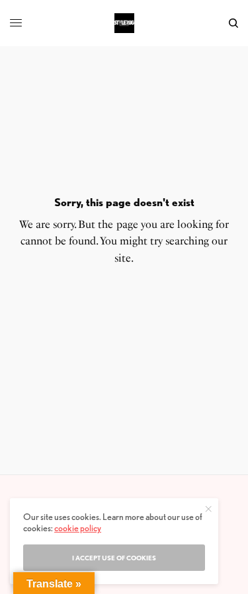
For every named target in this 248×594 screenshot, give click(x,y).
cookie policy (77, 528)
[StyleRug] (124, 23)
